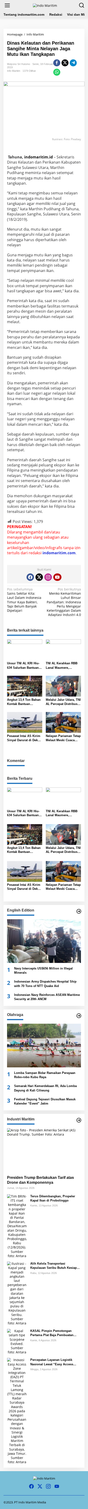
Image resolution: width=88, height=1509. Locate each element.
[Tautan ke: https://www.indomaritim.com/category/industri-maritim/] (79, 1120)
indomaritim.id (38, 157)
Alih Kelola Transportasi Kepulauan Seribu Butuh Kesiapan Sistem (55, 1266)
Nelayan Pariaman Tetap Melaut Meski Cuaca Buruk (63, 738)
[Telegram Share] (73, 62)
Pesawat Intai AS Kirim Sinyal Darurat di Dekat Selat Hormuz (23, 738)
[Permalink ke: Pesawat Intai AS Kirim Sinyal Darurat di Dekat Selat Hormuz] (24, 722)
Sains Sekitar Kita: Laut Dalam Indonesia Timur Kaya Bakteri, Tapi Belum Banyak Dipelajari (24, 600)
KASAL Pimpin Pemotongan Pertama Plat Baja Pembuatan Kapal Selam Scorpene (51, 1333)
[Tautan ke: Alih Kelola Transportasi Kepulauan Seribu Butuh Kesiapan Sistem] (17, 1293)
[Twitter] (39, 577)
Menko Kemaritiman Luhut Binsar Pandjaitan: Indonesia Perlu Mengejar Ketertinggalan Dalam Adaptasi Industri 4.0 (64, 602)
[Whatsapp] (56, 72)
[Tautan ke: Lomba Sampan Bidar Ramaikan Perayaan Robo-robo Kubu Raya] (44, 1045)
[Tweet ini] (65, 62)
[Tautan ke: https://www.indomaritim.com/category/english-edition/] (79, 911)
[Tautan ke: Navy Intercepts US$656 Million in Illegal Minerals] (44, 941)
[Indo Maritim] (45, 5)
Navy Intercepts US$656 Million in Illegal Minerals (43, 970)
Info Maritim (13, 70)
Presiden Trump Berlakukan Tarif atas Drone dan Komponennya (40, 1180)
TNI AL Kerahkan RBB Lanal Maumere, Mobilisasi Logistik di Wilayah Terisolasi (61, 666)
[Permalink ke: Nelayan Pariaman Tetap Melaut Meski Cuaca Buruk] (63, 722)
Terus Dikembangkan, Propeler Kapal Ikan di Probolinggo (52, 1198)
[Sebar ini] (56, 62)
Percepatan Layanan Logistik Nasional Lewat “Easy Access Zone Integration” (51, 1362)
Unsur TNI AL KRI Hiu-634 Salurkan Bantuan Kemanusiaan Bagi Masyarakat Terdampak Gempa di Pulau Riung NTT (23, 666)
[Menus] (7, 5)
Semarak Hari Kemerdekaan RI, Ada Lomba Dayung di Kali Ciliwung (45, 1088)
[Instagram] (48, 577)
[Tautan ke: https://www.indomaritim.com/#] (79, 1016)
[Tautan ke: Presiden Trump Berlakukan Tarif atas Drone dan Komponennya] (44, 1150)
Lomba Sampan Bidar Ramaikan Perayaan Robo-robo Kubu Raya (44, 1075)
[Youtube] (57, 577)
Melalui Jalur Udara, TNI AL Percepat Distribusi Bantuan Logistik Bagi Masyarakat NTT (63, 702)
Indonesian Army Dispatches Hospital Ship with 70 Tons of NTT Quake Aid (45, 983)
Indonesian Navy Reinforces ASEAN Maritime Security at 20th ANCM (47, 997)
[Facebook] (30, 577)
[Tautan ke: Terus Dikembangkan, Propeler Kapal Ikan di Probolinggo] (17, 1225)
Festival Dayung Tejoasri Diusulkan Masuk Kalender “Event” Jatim (45, 1101)
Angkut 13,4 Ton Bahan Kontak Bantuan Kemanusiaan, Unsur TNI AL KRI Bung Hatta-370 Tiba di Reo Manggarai (24, 702)
